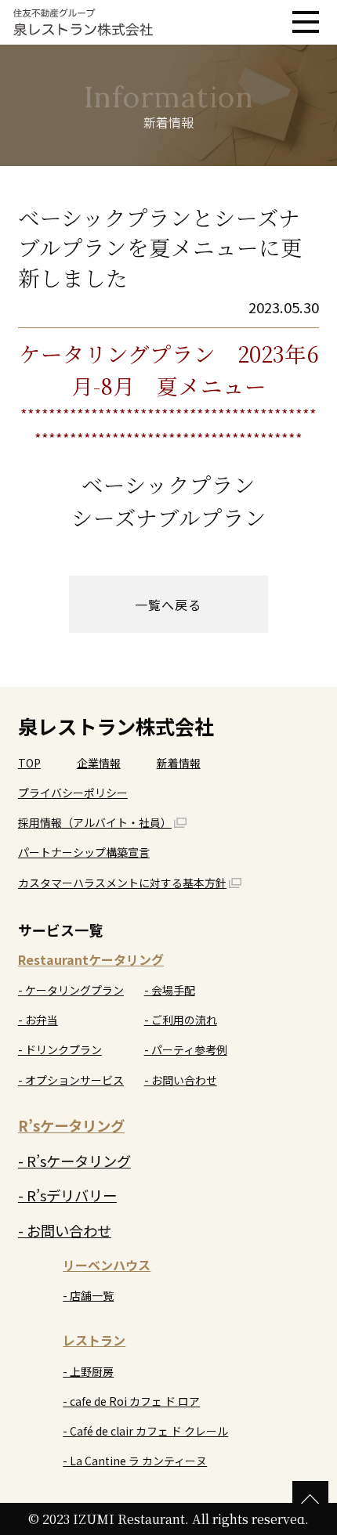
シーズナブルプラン (168, 517)
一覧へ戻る (168, 604)
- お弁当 (38, 1020)
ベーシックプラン (168, 484)
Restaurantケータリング (91, 959)
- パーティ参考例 (185, 1049)
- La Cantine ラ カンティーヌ (135, 1460)
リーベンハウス (106, 1264)
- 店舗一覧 (88, 1295)
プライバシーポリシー (73, 792)
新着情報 (179, 763)
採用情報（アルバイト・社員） (95, 822)
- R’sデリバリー (67, 1195)
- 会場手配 (169, 990)
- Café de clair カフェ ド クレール (145, 1431)
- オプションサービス (71, 1080)
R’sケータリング (71, 1125)
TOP (29, 763)
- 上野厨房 (88, 1371)
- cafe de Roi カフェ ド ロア (131, 1401)
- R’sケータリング (74, 1160)
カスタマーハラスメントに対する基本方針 (122, 882)
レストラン (94, 1340)
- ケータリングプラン (71, 990)
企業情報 (99, 763)
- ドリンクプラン (60, 1049)
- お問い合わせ (180, 1080)
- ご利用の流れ (180, 1020)
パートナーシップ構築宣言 (84, 852)
